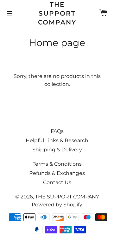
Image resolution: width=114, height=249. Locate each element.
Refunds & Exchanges (57, 173)
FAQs (57, 131)
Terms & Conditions (57, 164)
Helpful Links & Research (57, 140)
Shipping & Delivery (57, 150)
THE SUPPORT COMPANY (57, 13)
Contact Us (57, 182)
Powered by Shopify (57, 205)
